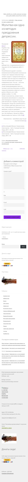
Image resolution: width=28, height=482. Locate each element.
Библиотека (6, 298)
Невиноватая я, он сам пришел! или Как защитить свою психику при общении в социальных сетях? (13, 355)
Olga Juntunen (18, 20)
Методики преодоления (12, 140)
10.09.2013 (23, 149)
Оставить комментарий (7, 22)
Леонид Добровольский (9, 311)
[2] (25, 120)
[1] (2, 126)
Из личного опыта (7, 308)
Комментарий (8, 171)
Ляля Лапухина (7, 313)
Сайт (5, 209)
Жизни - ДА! (8, 3)
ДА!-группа (6, 303)
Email (5, 202)
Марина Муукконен (7, 316)
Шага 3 (3, 46)
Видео (4, 301)
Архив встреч (6, 296)
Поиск (3, 244)
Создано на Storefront (8, 473)
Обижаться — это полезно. (7, 149)
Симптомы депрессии (8, 328)
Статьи (5, 331)
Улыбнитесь (6, 333)
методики (12, 142)
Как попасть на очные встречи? (17, 348)
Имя (5, 195)
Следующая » (5, 238)
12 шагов (7, 142)
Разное (5, 326)
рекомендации (5, 143)
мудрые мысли (18, 142)
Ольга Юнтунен (7, 323)
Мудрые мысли (7, 321)
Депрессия (6, 306)
